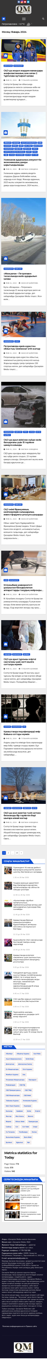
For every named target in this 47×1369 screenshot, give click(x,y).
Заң (24, 726)
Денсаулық (8, 65)
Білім (40, 142)
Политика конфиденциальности (13, 1326)
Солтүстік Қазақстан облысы (14, 151)
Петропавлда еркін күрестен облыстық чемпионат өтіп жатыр (22, 347)
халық (34, 1132)
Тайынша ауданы (12, 1101)
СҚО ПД (22, 1085)
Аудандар (16, 142)
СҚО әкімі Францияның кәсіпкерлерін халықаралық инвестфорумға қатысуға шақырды (23, 512)
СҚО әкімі (27, 1095)
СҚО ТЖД (28, 1090)
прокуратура (33, 1121)
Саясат (35, 148)
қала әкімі (27, 1137)
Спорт (29, 151)
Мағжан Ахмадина (29, 169)
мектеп (30, 1116)
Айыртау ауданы (23, 1054)
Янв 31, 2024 (11, 80)
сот (17, 1127)
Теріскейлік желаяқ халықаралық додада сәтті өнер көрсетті (26, 1014)
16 (17, 853)
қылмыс (9, 1142)
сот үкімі (25, 1127)
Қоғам (28, 155)
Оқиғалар (27, 148)
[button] (43, 19)
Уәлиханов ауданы (30, 1101)
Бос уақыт (28, 145)
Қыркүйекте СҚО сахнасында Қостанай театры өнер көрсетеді (27, 942)
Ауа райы (37, 1054)
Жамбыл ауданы (12, 1074)
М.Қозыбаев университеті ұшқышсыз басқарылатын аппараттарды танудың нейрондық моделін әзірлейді (23, 589)
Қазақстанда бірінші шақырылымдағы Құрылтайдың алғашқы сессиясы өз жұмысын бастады (25, 924)
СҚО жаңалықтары (13, 1095)
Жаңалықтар (18, 65)
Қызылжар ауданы (13, 1137)
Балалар (7, 145)
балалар (9, 1111)
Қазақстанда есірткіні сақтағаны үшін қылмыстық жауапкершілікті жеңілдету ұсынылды (26, 958)
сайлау (8, 1127)
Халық (12, 155)
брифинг (20, 1111)
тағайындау (23, 1132)
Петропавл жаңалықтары (15, 1080)
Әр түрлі (35, 155)
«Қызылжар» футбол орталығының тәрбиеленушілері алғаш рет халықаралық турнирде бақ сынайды (27, 904)
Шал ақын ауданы (13, 1106)
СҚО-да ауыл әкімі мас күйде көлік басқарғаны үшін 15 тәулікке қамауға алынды (22, 442)
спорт (35, 1127)
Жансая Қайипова (29, 283)
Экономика (20, 155)
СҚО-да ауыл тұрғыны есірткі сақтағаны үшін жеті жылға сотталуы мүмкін (20, 662)
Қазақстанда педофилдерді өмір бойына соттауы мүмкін (22, 733)
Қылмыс (7, 435)
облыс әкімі (19, 1121)
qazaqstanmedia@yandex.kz (18, 1258)
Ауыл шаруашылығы (28, 142)
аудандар (27, 1106)
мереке (8, 1121)
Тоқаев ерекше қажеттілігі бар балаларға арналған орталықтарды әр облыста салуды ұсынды (26, 886)
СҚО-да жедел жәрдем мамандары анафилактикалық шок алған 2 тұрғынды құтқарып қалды (23, 73)
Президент (32, 1080)
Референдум (10, 1085)
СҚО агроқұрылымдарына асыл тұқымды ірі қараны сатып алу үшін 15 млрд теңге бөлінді (27, 1030)
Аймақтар (7, 142)
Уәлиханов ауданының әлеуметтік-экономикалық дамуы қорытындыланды (23, 162)
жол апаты (20, 1116)
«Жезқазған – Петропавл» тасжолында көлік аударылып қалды (20, 276)
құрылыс (19, 1142)
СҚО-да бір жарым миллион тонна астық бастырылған (27, 1000)
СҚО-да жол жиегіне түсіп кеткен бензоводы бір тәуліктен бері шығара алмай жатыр (22, 816)
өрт (28, 1142)
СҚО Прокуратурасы (13, 1090)
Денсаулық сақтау (25, 1064)
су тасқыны (10, 1132)
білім (29, 1111)
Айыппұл (9, 1054)
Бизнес (14, 145)
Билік (21, 145)
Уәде (6, 155)
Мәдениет (18, 148)
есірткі (37, 1111)
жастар (8, 1116)
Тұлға (35, 151)
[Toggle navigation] (24, 19)
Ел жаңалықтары (12, 1069)
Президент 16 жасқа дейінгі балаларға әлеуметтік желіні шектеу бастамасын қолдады (27, 869)
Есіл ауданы (27, 1069)
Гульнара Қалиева (29, 80)
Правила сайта (31, 1326)
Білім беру (30, 1059)
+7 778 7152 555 (24, 1250)
